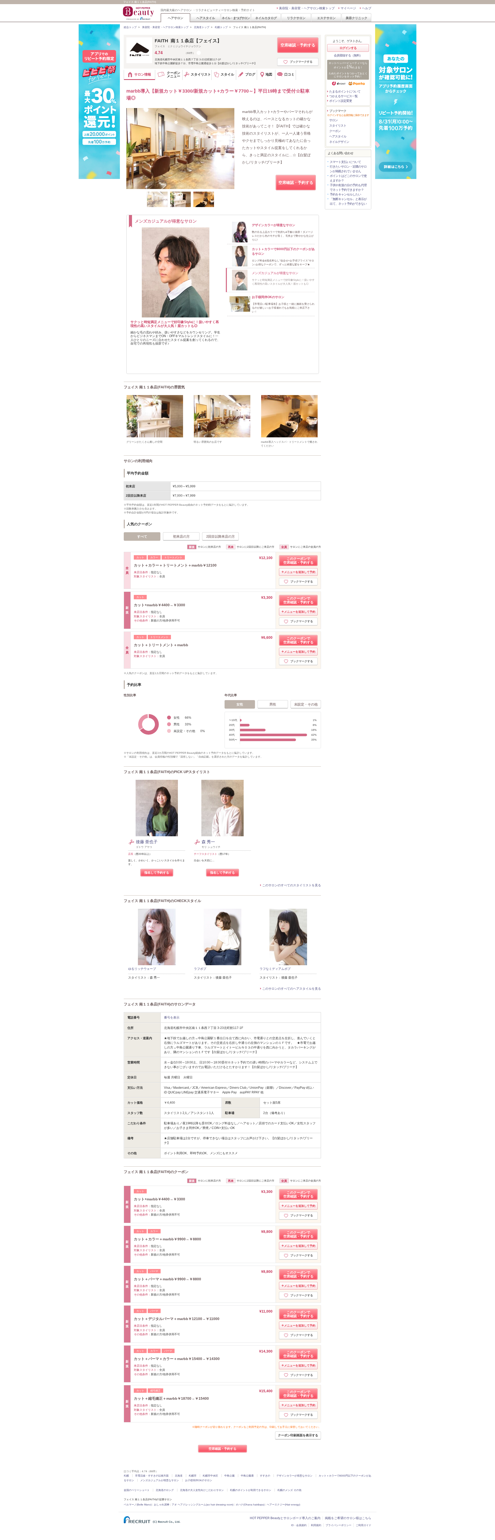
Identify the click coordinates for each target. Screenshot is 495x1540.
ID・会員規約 (299, 1525)
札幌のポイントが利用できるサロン (250, 1490)
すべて (142, 536)
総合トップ (130, 27)
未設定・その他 (306, 704)
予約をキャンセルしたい (345, 194)
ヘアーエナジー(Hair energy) (283, 1504)
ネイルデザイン (339, 142)
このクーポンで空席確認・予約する (298, 560)
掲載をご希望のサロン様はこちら (348, 1518)
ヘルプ (366, 8)
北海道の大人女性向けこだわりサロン (202, 1490)
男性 (272, 704)
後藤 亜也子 (147, 842)
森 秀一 (208, 842)
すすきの (265, 1475)
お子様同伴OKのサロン (198, 1480)
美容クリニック (356, 18)
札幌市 (192, 1475)
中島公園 (229, 1475)
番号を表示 (171, 1017)
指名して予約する (156, 872)
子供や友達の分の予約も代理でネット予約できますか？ (348, 187)
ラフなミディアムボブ (275, 969)
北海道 (179, 1475)
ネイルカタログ (266, 18)
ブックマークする (301, 61)
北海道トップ (201, 27)
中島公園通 (247, 1475)
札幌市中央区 (210, 1475)
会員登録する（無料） (348, 55)
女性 (239, 704)
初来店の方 (181, 536)
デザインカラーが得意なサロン (294, 1475)
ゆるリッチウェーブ (142, 969)
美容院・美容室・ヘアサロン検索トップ (307, 8)
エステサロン (326, 18)
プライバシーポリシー (338, 1525)
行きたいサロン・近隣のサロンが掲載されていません (348, 169)
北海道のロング (165, 1490)
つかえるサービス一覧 (343, 96)
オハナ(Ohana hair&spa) (250, 1504)
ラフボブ (200, 969)
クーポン (335, 131)
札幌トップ (221, 27)
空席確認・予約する (297, 45)
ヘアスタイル (205, 18)
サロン (333, 120)
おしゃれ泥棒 (161, 1504)
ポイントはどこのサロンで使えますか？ (348, 178)
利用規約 (316, 1525)
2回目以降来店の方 (220, 536)
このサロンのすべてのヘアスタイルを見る (291, 988)
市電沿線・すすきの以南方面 (152, 1475)
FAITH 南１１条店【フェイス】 (188, 40)
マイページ (348, 8)
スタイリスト (337, 125)
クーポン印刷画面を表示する (298, 1435)
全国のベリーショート (137, 1490)
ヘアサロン (175, 18)
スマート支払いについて (345, 162)
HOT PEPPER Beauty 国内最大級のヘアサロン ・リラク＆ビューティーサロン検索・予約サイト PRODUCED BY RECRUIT (139, 13)
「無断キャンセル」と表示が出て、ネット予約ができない (348, 201)
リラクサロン (296, 18)
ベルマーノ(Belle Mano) (138, 1504)
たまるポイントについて (344, 91)
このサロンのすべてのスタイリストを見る (291, 885)
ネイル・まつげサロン (236, 18)
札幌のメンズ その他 (289, 1490)
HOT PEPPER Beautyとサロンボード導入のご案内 (285, 1518)
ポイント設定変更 (340, 101)
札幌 (126, 1475)
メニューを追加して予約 (299, 572)
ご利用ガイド (363, 1525)
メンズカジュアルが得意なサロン (159, 1480)
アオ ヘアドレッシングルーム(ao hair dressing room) (202, 1504)
